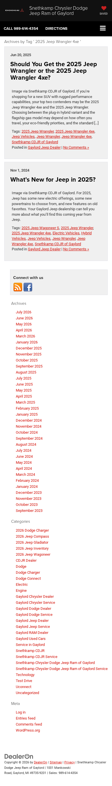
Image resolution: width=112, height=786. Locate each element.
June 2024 (24, 456)
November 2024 (28, 426)
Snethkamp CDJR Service (36, 657)
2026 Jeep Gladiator (32, 542)
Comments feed (29, 724)
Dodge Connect (28, 578)
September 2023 (29, 510)
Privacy (69, 762)
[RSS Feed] (17, 287)
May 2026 (24, 324)
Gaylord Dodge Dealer (33, 608)
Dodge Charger (28, 572)
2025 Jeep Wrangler (38, 131)
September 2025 (29, 366)
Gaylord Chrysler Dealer (35, 596)
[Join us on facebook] (27, 287)
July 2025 (23, 378)
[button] (21, 28)
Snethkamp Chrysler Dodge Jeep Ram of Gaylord (55, 663)
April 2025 (24, 396)
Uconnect (23, 687)
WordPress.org (28, 730)
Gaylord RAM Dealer (32, 632)
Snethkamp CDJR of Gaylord (35, 142)
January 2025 (27, 414)
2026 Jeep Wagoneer (33, 554)
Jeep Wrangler (48, 136)
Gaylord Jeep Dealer (44, 147)
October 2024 (27, 432)
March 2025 (25, 402)
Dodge (21, 566)
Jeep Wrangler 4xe (76, 136)
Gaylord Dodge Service (34, 614)
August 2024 (26, 444)
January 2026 (27, 342)
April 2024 (24, 468)
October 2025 (27, 360)
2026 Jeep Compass (32, 536)
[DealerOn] (19, 756)
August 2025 (26, 372)
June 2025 (24, 384)
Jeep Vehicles (23, 136)
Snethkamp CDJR (30, 651)
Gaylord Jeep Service (33, 626)
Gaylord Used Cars (31, 638)
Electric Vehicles (66, 233)
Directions (56, 28)
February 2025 (27, 408)
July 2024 (23, 450)
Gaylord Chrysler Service (35, 602)
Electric (22, 584)
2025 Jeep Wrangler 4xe (74, 131)
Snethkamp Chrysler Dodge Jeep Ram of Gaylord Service (62, 669)
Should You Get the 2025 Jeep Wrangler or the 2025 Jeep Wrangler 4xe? (53, 71)
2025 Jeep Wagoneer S (40, 228)
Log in (21, 712)
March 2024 (25, 474)
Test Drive (24, 681)
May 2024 (24, 462)
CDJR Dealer (26, 560)
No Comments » (76, 147)
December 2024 (29, 420)
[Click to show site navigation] (103, 28)
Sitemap (56, 762)
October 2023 (27, 504)
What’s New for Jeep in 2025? (53, 179)
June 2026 (24, 318)
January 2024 (27, 486)
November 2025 (28, 354)
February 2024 (27, 480)
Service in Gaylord (30, 644)
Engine (21, 590)
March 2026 (25, 336)
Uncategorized (27, 693)
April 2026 (24, 330)
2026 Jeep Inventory (32, 548)
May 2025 (24, 390)
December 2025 (29, 348)
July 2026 (23, 312)
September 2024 (29, 438)
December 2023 (29, 492)
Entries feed (25, 718)
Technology (25, 675)
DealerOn (40, 762)
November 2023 (28, 498)
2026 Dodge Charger (32, 530)
